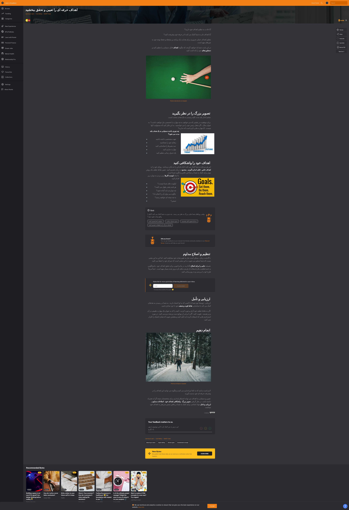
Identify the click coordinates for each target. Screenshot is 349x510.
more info (141, 507)
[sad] (201, 428)
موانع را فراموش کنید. (155, 221)
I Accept (212, 506)
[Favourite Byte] (40, 489)
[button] (345, 506)
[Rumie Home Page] (2, 3)
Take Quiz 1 (341, 51)
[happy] (210, 428)
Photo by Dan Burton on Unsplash (178, 101)
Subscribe (181, 286)
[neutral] (205, 428)
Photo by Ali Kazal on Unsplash (178, 383)
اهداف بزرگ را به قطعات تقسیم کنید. (160, 225)
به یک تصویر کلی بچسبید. (189, 221)
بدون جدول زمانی (172, 221)
